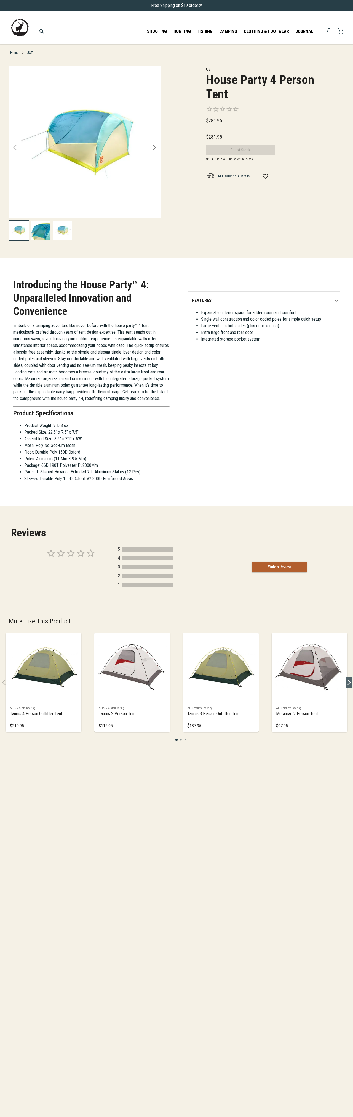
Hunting (182, 31)
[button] (266, 300)
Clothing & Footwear (266, 31)
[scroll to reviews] (261, 109)
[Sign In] (327, 30)
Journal (304, 31)
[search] (42, 31)
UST (30, 53)
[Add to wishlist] (265, 176)
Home (14, 53)
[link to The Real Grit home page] (20, 27)
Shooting (157, 31)
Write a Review (279, 567)
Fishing (205, 31)
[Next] (154, 147)
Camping (228, 31)
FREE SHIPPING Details (233, 176)
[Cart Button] (340, 30)
